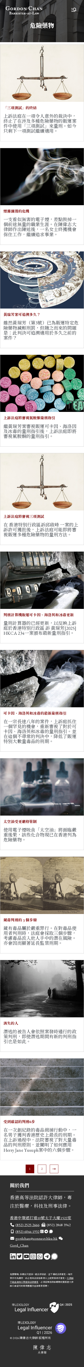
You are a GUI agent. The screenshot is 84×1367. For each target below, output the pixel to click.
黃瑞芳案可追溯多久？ (21, 314)
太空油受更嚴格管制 (20, 821)
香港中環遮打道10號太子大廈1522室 (40, 1217)
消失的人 (10, 1023)
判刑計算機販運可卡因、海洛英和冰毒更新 (38, 614)
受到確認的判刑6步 (19, 1121)
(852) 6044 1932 (27, 1231)
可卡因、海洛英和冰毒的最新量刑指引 (34, 713)
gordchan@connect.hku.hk (37, 1238)
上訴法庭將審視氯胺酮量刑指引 (29, 417)
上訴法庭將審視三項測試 (23, 516)
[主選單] (73, 10)
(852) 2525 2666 (27, 1224)
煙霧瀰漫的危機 (16, 211)
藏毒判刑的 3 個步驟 (20, 919)
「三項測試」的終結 (20, 107)
